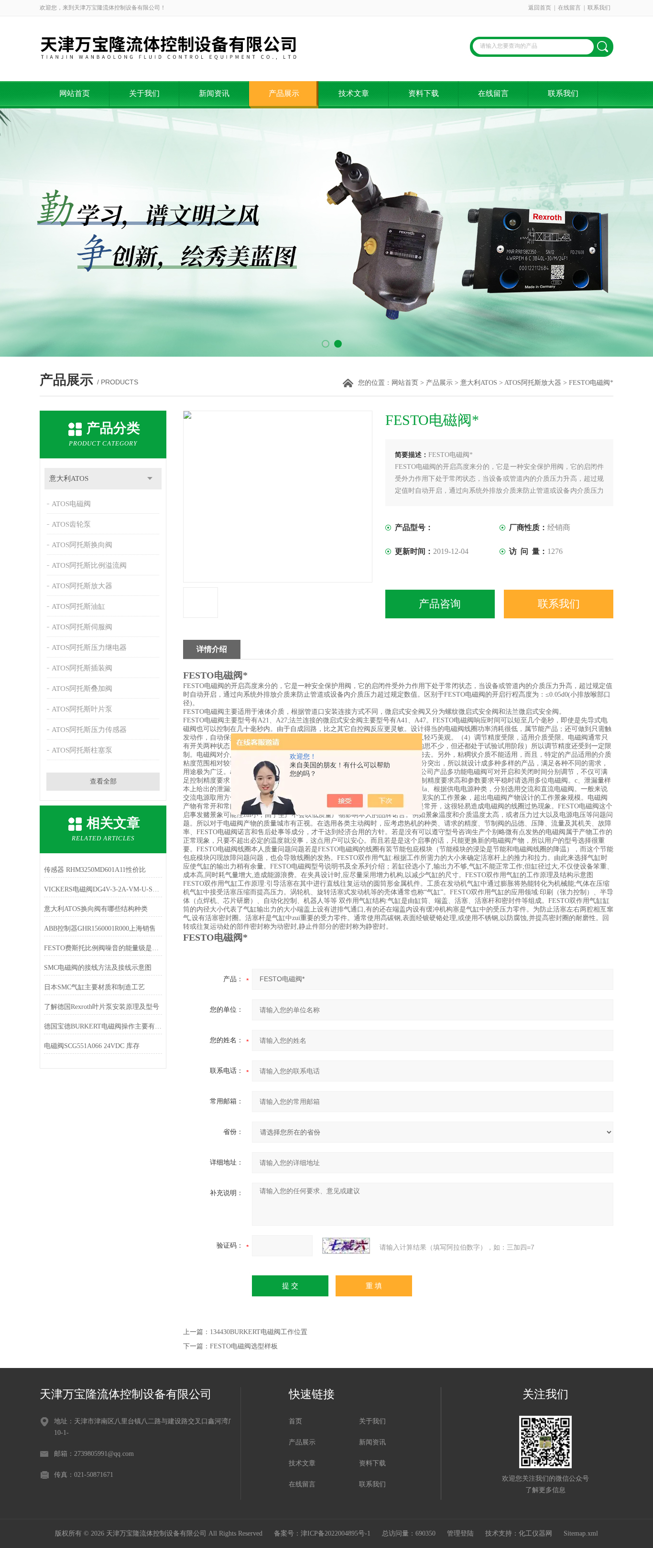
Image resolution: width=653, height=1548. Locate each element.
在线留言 (569, 7)
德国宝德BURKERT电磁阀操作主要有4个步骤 (103, 1026)
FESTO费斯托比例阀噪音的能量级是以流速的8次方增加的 (103, 948)
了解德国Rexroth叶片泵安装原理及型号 (101, 1006)
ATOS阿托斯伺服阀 (82, 627)
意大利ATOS (478, 382)
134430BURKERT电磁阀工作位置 (258, 1332)
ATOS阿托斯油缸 (78, 606)
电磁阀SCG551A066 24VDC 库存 (92, 1046)
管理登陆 (460, 1533)
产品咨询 (440, 604)
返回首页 (539, 7)
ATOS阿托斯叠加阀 (82, 688)
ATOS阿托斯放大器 (532, 382)
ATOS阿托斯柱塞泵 (82, 750)
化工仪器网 (535, 1533)
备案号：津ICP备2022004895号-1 (322, 1533)
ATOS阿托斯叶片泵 (82, 709)
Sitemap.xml (581, 1533)
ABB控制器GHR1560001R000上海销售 (100, 928)
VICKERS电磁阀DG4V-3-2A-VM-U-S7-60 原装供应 (103, 889)
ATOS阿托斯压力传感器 (89, 729)
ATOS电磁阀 (71, 504)
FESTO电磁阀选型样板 (244, 1346)
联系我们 (599, 7)
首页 (295, 1421)
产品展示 (284, 93)
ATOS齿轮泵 (71, 524)
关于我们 (144, 93)
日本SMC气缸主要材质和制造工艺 (94, 987)
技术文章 (353, 93)
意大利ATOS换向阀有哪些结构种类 (96, 908)
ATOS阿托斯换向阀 (82, 545)
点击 (150, 478)
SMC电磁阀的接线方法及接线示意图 (98, 967)
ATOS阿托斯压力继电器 (89, 647)
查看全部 (103, 781)
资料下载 (423, 93)
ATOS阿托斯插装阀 (82, 668)
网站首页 (74, 93)
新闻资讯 (214, 93)
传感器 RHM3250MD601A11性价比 (95, 869)
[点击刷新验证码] (346, 1246)
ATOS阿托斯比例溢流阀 (89, 565)
